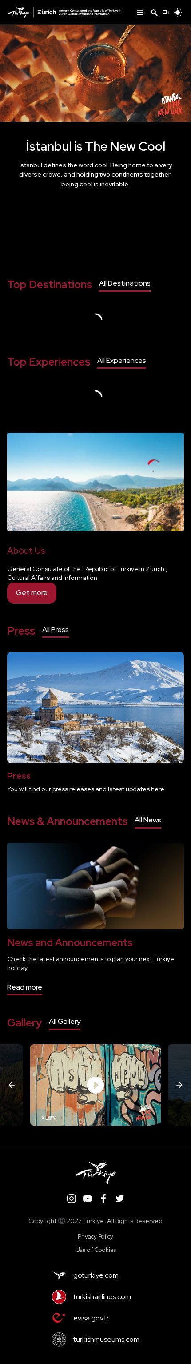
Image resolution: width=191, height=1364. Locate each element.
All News (148, 820)
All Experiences (121, 360)
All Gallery (64, 1021)
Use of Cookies (96, 1250)
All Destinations (125, 283)
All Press (55, 629)
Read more (24, 987)
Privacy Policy (95, 1236)
